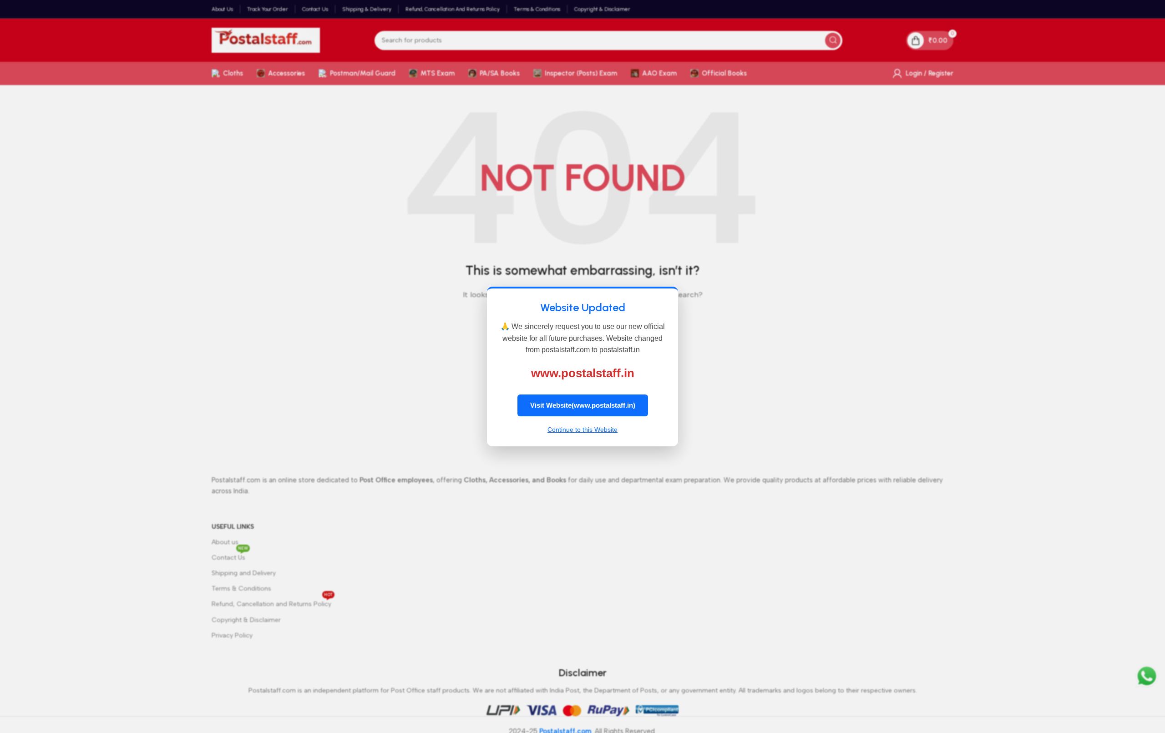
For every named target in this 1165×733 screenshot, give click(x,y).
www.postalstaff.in (582, 373)
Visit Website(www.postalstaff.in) (582, 405)
